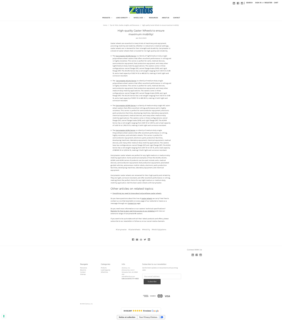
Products (106, 18)
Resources (153, 18)
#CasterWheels (134, 230)
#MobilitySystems (159, 230)
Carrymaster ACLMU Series (126, 56)
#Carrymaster (121, 230)
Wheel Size (138, 18)
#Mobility (146, 230)
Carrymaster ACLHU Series (126, 81)
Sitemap (83, 274)
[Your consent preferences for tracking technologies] (4, 316)
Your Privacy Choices (148, 317)
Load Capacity (122, 18)
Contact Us (132, 203)
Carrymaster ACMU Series (125, 130)
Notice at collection (127, 317)
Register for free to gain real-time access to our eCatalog (133, 211)
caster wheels (146, 198)
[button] (141, 310)
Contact (176, 18)
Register (268, 3)
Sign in (258, 3)
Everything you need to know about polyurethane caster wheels (137, 193)
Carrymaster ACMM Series (126, 105)
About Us (165, 18)
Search (249, 3)
